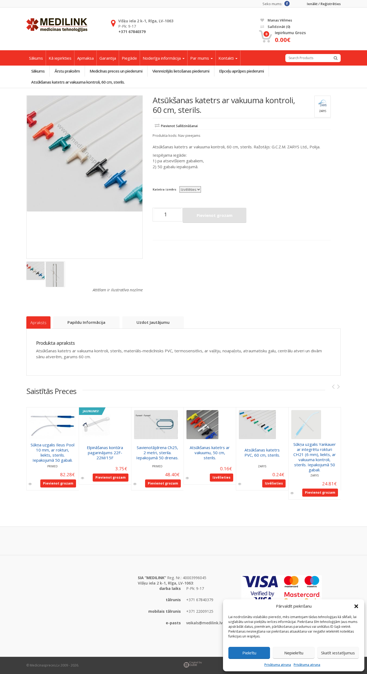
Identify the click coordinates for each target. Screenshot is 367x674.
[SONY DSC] (85, 153)
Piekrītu (249, 652)
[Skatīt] (30, 484)
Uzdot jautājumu (153, 322)
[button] (356, 606)
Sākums (36, 58)
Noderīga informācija (162, 58)
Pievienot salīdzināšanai (179, 126)
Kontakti (226, 58)
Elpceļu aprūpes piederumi (241, 71)
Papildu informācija (86, 322)
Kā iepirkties (60, 58)
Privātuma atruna (277, 664)
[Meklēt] (335, 58)
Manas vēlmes (279, 20)
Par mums (200, 58)
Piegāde (129, 58)
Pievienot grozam (214, 215)
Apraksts (38, 322)
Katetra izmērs (164, 189)
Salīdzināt (278, 26)
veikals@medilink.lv (204, 622)
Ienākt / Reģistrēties (324, 4)
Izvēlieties (222, 477)
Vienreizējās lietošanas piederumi (180, 71)
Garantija (107, 58)
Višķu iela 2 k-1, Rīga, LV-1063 (145, 20)
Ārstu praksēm (67, 71)
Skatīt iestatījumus (338, 652)
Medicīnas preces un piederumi (116, 71)
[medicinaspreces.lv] (56, 25)
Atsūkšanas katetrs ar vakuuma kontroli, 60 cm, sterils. (78, 82)
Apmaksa (85, 58)
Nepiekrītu (293, 652)
